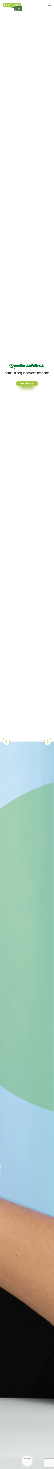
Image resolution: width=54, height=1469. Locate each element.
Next (47, 741)
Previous (6, 741)
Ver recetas (27, 383)
